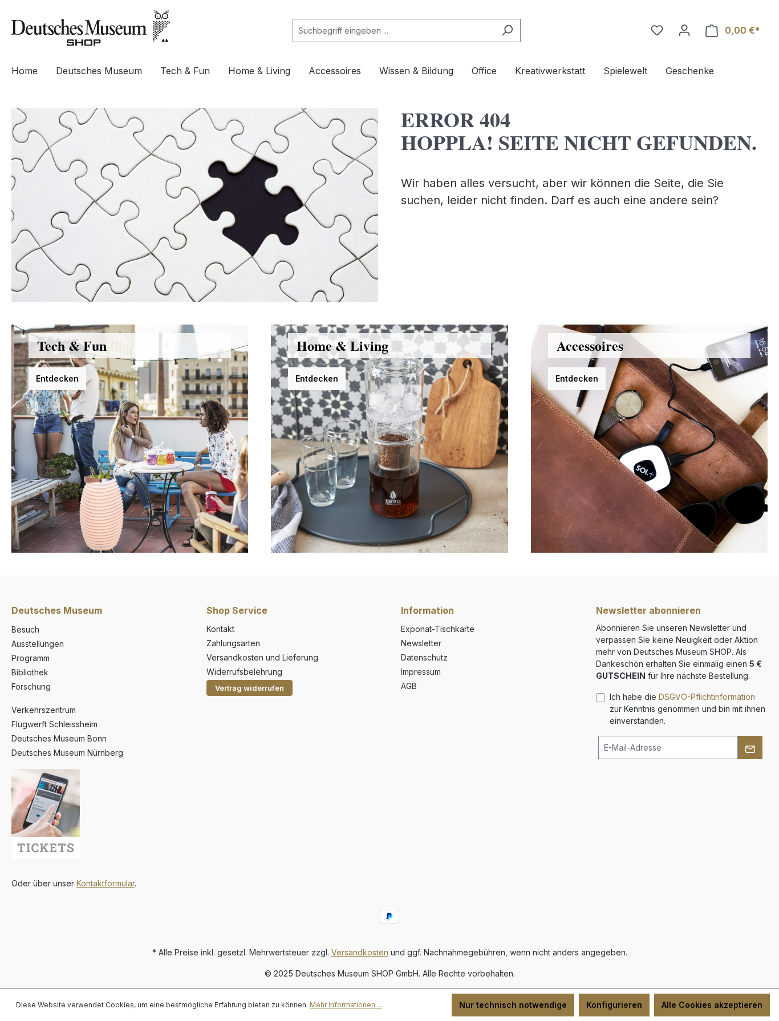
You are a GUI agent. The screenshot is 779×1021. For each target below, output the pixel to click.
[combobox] (393, 30)
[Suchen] (507, 30)
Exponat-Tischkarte (437, 629)
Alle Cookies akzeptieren (712, 1005)
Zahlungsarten (233, 643)
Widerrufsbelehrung (244, 671)
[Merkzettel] (657, 30)
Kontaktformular (105, 883)
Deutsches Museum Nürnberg (67, 752)
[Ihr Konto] (684, 30)
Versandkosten (359, 952)
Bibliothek (29, 672)
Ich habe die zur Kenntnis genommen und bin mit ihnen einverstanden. (687, 709)
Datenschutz (424, 657)
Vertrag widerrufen (249, 687)
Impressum (421, 671)
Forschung (31, 686)
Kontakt (220, 629)
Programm (30, 658)
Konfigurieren (614, 1005)
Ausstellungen (37, 644)
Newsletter (421, 643)
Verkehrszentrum (43, 710)
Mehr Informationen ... (346, 1004)
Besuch (25, 629)
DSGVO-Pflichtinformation (707, 697)
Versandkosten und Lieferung (262, 657)
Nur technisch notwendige (513, 1005)
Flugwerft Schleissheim (54, 724)
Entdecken (57, 378)
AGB (409, 686)
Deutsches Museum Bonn (59, 738)
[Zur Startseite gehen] (90, 28)
